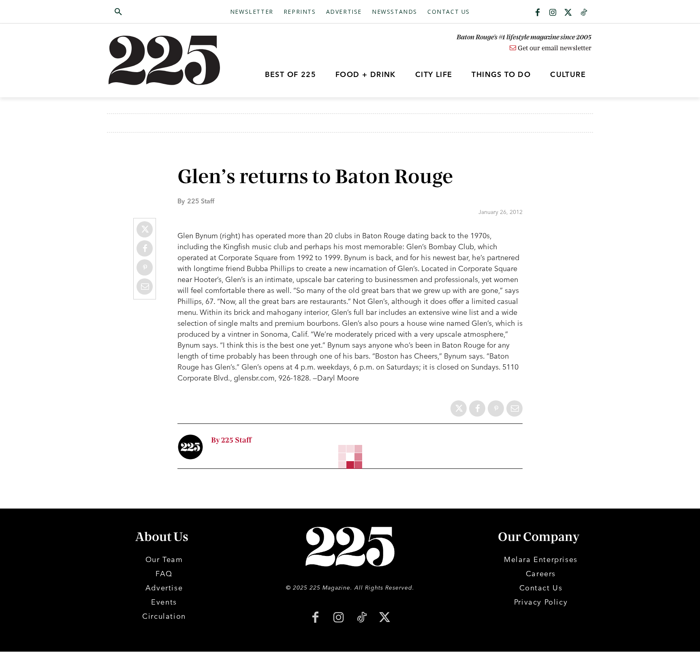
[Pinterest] (145, 267)
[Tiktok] (583, 13)
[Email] (145, 286)
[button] (157, 12)
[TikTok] (361, 618)
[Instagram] (553, 13)
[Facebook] (537, 13)
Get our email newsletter (553, 48)
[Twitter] (568, 13)
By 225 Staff (231, 440)
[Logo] (169, 60)
